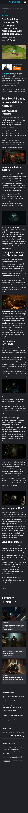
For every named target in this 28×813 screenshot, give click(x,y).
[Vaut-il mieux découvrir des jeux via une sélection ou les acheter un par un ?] (14, 708)
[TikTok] (23, 735)
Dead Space (18, 6)
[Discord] (12, 735)
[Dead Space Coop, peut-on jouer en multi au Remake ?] (14, 645)
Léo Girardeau (13, 701)
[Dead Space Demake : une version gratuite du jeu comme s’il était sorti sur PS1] (14, 619)
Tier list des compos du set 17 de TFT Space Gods (12, 752)
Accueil (3, 6)
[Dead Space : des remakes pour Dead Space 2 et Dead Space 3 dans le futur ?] (14, 671)
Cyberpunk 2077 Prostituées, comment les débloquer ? (13, 760)
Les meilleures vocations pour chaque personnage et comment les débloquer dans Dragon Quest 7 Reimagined (13, 756)
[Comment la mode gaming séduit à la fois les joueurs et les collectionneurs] (14, 718)
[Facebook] (8, 40)
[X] (11, 40)
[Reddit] (14, 40)
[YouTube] (18, 735)
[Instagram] (15, 735)
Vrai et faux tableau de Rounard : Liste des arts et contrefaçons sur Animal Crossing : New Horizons (13, 748)
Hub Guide (10, 6)
